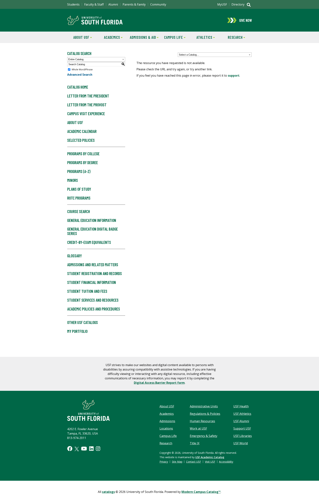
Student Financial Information (91, 282)
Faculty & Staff (94, 4)
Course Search (78, 211)
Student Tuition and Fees (87, 291)
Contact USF (193, 461)
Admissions (167, 421)
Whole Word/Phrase (82, 69)
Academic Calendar (82, 131)
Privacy (164, 461)
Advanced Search (79, 75)
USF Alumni (241, 421)
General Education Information (91, 220)
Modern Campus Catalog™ (201, 492)
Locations (166, 428)
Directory (237, 4)
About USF (78, 37)
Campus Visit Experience (86, 113)
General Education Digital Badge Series (92, 231)
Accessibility (226, 461)
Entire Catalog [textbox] (75, 59)
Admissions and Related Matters (92, 264)
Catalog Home (77, 87)
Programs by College (83, 153)
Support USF (242, 428)
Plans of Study (79, 189)
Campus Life (171, 37)
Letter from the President (88, 96)
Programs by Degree (82, 162)
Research (231, 37)
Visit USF (210, 461)
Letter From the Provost (87, 104)
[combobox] (215, 54)
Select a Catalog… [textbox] (189, 54)
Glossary (74, 255)
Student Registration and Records (94, 273)
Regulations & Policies (205, 414)
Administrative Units (204, 406)
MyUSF (222, 4)
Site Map (177, 461)
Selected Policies (81, 140)
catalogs (108, 492)
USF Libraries (242, 436)
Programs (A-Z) (78, 171)
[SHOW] (249, 5)
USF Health (241, 406)
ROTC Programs (78, 198)
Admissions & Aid (142, 37)
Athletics (201, 37)
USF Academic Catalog (209, 457)
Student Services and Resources (93, 300)
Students (73, 4)
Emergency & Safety (203, 436)
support (233, 75)
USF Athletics (242, 414)
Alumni (113, 4)
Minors (72, 180)
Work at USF (198, 428)
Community (158, 4)
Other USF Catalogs (82, 322)
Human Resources (202, 421)
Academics (109, 37)
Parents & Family (134, 4)
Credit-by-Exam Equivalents (89, 242)
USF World (240, 443)
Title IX (194, 443)
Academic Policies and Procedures (93, 309)
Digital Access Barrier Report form (159, 383)
